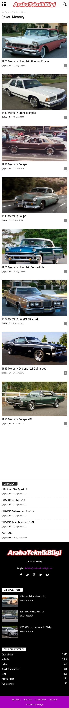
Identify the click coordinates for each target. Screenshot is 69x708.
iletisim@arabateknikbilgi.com (38, 568)
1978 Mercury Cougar (14, 164)
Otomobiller (7, 654)
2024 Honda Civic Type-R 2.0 (14, 489)
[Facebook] (21, 575)
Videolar (6, 659)
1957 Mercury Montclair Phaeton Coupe (25, 61)
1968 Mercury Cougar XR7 (17, 419)
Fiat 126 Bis (7, 533)
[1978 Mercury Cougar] (34, 143)
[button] (64, 4)
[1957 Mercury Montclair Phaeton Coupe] (34, 40)
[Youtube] (48, 575)
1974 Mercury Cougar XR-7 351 (20, 319)
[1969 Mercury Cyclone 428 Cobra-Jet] (34, 348)
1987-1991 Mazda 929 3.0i (13, 500)
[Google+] (28, 575)
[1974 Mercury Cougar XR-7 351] (34, 298)
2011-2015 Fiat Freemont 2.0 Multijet (18, 511)
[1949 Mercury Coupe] (34, 195)
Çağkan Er (6, 537)
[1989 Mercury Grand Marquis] (34, 92)
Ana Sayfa (5, 12)
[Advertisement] (34, 456)
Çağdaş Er (6, 65)
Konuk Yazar (8, 678)
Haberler (28, 699)
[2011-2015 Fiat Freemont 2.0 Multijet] (10, 632)
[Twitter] (41, 575)
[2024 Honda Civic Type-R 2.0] (10, 601)
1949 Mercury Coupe (14, 216)
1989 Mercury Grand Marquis (19, 113)
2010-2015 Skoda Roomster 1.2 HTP (18, 522)
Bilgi (4, 674)
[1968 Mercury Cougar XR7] (34, 399)
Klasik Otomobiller (11, 669)
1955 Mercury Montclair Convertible (23, 267)
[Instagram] (35, 575)
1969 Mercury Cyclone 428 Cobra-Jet (24, 368)
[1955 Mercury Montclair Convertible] (34, 246)
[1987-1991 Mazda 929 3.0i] (10, 616)
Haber (5, 664)
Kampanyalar (8, 683)
